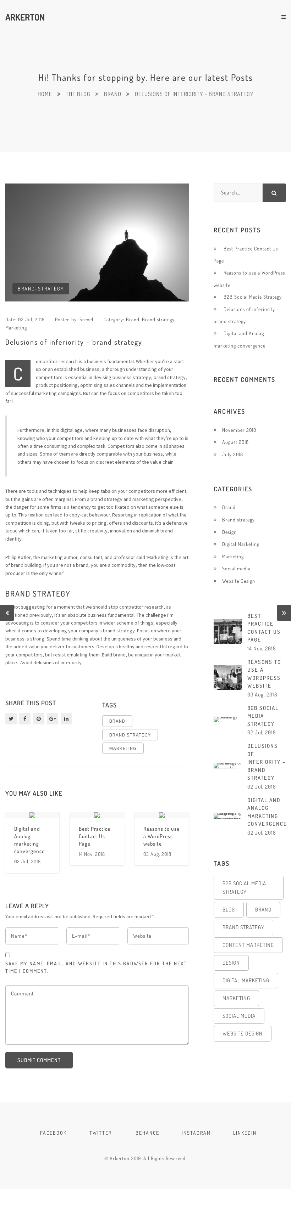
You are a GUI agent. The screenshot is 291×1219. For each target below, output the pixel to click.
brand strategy (130, 735)
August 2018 (235, 442)
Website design (243, 1033)
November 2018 (239, 430)
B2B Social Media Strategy (253, 297)
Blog (229, 909)
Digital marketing (246, 980)
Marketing (16, 327)
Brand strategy (158, 319)
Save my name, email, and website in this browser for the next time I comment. (96, 967)
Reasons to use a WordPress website (161, 836)
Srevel (86, 319)
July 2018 (232, 454)
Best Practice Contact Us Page (94, 836)
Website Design (238, 581)
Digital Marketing (240, 544)
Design (229, 532)
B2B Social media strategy (244, 887)
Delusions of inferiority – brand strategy (266, 762)
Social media (236, 568)
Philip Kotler (18, 557)
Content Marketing (248, 945)
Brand (132, 319)
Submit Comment (39, 1060)
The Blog (78, 93)
